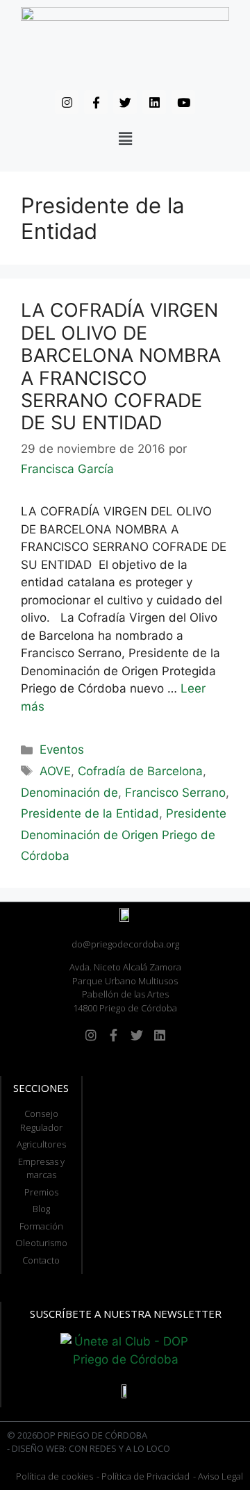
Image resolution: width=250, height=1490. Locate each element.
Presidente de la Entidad (90, 813)
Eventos (62, 749)
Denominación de (69, 793)
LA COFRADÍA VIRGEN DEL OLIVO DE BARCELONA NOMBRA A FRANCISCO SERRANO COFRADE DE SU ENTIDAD (121, 366)
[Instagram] (66, 102)
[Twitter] (125, 102)
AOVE (55, 771)
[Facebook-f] (96, 102)
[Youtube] (183, 102)
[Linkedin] (154, 102)
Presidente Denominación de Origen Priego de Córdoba (123, 834)
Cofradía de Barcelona (140, 771)
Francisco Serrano (175, 793)
